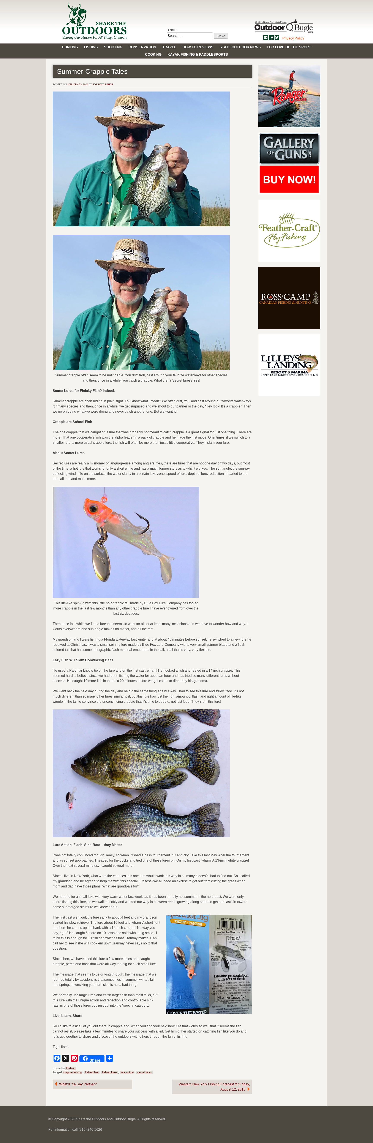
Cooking (153, 54)
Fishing (91, 47)
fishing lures (109, 1072)
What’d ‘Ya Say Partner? (78, 1084)
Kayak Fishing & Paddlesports (198, 54)
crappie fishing (72, 1072)
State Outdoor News (240, 47)
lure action (127, 1072)
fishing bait (92, 1072)
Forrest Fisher (102, 84)
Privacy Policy (293, 38)
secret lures (144, 1072)
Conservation (142, 47)
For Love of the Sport (289, 47)
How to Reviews (197, 47)
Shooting (113, 47)
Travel (169, 47)
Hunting (70, 47)
